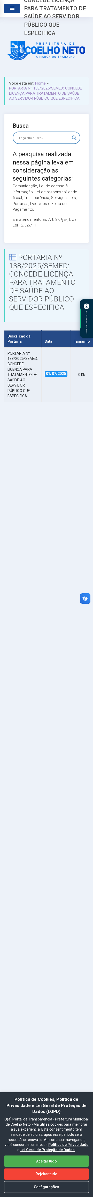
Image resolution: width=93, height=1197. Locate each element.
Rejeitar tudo (46, 1174)
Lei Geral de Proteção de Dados (47, 1150)
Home (40, 83)
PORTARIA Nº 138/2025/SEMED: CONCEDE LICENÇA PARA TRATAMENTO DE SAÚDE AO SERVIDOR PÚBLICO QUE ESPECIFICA (45, 93)
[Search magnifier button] (74, 137)
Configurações (46, 1187)
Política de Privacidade (68, 1145)
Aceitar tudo (46, 1161)
